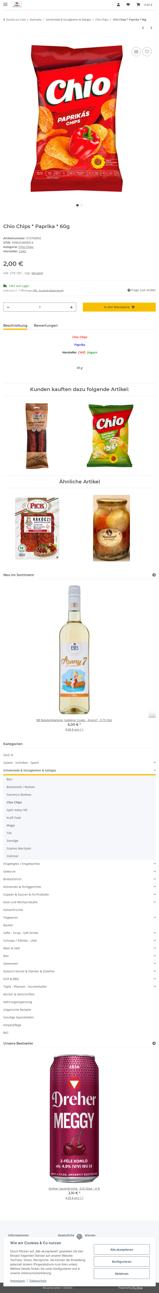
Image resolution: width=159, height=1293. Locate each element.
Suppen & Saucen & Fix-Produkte (26, 894)
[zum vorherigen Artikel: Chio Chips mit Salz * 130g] (143, 27)
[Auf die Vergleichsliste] (136, 51)
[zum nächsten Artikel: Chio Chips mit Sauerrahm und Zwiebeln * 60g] (151, 27)
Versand (37, 273)
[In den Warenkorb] (6, 41)
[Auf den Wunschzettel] (147, 51)
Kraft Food (14, 818)
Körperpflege (12, 1025)
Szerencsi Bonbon (19, 795)
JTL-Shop (137, 1287)
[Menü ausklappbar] (5, 2)
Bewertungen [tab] (46, 326)
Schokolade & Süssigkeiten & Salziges (29, 770)
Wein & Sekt (11, 948)
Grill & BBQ (11, 979)
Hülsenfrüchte (13, 910)
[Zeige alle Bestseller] (154, 1043)
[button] (118, 4)
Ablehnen (122, 1273)
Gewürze (9, 871)
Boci (9, 779)
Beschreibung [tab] (15, 326)
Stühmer (13, 856)
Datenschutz (38, 1280)
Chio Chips (26, 247)
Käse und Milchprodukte (20, 902)
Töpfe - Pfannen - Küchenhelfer (25, 987)
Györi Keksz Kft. (17, 810)
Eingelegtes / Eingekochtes (21, 864)
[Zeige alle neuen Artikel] (154, 575)
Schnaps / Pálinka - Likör (20, 940)
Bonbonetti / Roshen (21, 787)
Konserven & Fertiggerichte (22, 887)
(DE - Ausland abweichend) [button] (48, 290)
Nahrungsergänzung (17, 1002)
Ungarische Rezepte (17, 1010)
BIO (5, 1033)
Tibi (9, 833)
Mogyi (11, 825)
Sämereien (10, 963)
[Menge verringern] (8, 307)
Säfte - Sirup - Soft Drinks (20, 933)
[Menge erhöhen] (71, 307)
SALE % (8, 755)
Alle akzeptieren (121, 1249)
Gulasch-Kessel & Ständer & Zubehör (29, 971)
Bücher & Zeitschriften (19, 994)
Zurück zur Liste (16, 19)
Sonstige (12, 841)
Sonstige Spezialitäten (18, 1017)
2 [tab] (81, 205)
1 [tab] (77, 205)
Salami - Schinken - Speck (21, 763)
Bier (6, 956)
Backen (8, 925)
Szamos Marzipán (19, 848)
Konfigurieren (121, 1261)
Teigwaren (10, 917)
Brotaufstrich (12, 879)
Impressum (17, 1280)
